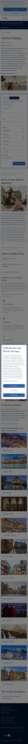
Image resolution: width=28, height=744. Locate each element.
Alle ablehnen (14, 395)
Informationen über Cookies (10, 381)
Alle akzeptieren (14, 386)
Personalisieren (14, 390)
